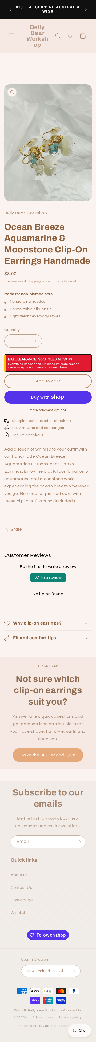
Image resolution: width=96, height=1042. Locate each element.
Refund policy (43, 1017)
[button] (11, 36)
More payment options (48, 410)
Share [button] (16, 529)
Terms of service (35, 1025)
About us (19, 875)
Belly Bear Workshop (45, 1010)
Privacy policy (70, 1017)
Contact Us (21, 888)
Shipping (34, 281)
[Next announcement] (86, 9)
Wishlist (18, 913)
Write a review (48, 577)
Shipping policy (66, 1025)
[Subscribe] (79, 841)
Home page (22, 900)
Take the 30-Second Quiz (48, 755)
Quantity (12, 330)
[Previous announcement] (10, 9)
